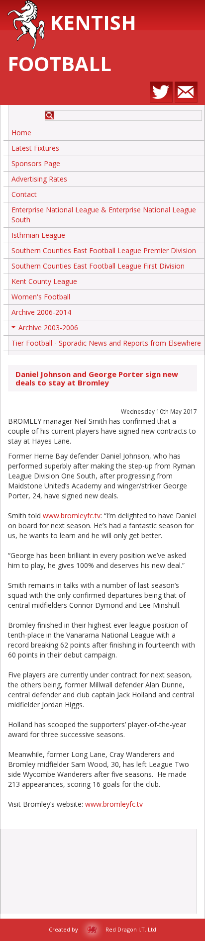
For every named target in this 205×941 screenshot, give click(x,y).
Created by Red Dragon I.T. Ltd (102, 929)
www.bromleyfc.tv (72, 515)
